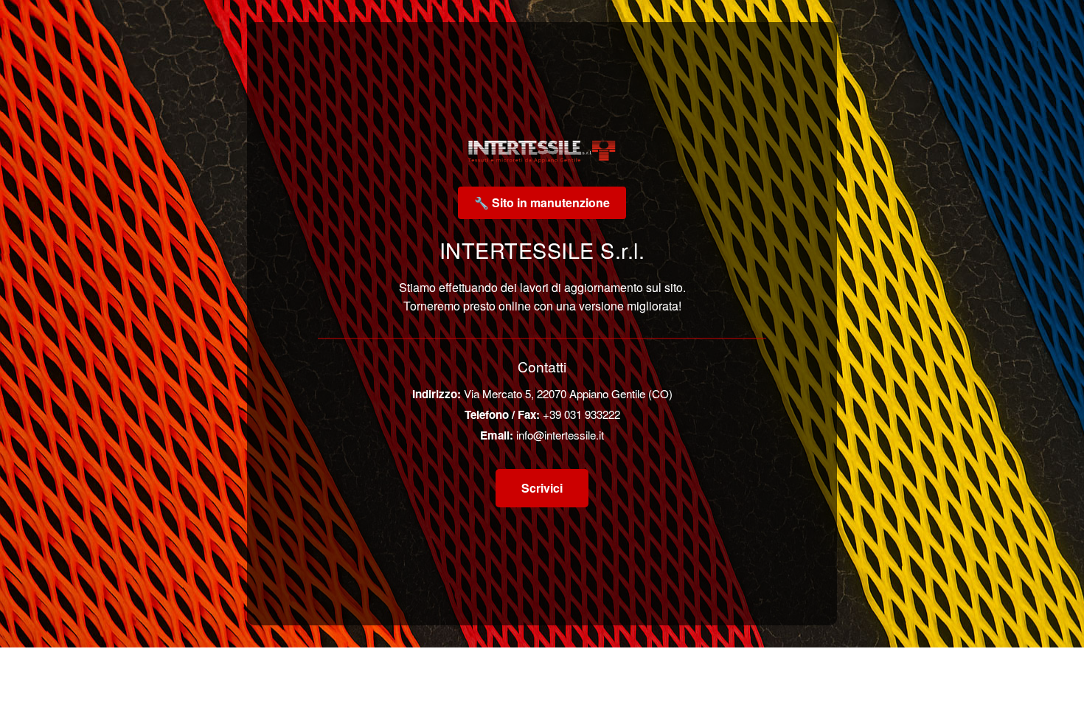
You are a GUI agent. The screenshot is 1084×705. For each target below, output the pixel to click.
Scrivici (542, 487)
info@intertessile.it (560, 434)
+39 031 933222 (581, 414)
